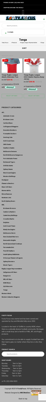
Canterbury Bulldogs (10, 215)
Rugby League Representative (12, 269)
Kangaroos (7, 276)
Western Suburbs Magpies (11, 297)
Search (4, 25)
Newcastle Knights (9, 240)
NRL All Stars (7, 279)
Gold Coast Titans (9, 226)
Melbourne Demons (10, 151)
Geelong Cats (7, 137)
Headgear (5, 180)
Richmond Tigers (9, 162)
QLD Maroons (7, 286)
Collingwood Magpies (10, 126)
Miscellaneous (7, 194)
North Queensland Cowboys (12, 244)
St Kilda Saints (8, 165)
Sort (24, 48)
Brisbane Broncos (9, 208)
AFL (3, 112)
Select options (11, 96)
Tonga (5, 290)
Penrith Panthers (9, 251)
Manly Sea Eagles (9, 229)
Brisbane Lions (8, 119)
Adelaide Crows (8, 116)
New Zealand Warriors (11, 237)
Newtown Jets (6, 197)
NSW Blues (7, 283)
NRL (3, 205)
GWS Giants (7, 144)
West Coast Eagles (9, 173)
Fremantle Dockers (9, 133)
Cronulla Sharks (8, 219)
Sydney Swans (8, 169)
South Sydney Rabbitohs (11, 254)
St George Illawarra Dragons (13, 258)
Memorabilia (6, 190)
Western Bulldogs (9, 176)
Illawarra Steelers (8, 183)
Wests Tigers (7, 265)
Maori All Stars (7, 187)
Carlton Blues (8, 123)
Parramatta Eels (8, 247)
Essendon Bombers (10, 130)
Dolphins (6, 222)
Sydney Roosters (9, 261)
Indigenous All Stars (10, 272)
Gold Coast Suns (8, 141)
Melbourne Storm (9, 233)
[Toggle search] (38, 18)
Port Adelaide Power (10, 158)
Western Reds (6, 293)
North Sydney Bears (8, 201)
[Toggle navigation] (3, 18)
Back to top (23, 399)
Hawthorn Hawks (8, 148)
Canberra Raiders (9, 212)
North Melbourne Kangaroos (13, 155)
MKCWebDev (25, 393)
